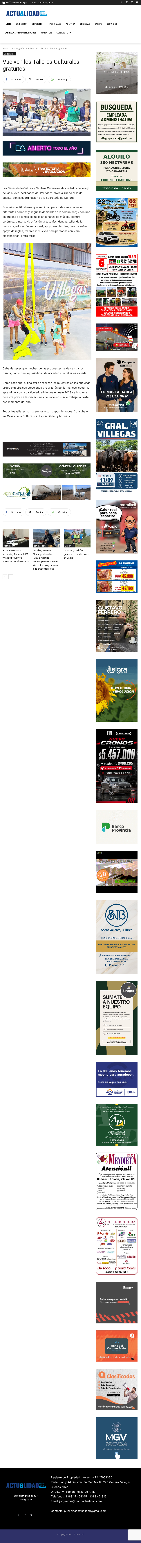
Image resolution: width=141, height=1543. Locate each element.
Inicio (5, 48)
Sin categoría (17, 48)
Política (7, 546)
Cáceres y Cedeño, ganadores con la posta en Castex (76, 554)
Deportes (69, 546)
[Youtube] (137, 3)
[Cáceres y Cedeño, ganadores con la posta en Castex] (77, 538)
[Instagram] (127, 3)
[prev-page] (5, 576)
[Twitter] (132, 3)
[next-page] (10, 576)
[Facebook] (122, 3)
